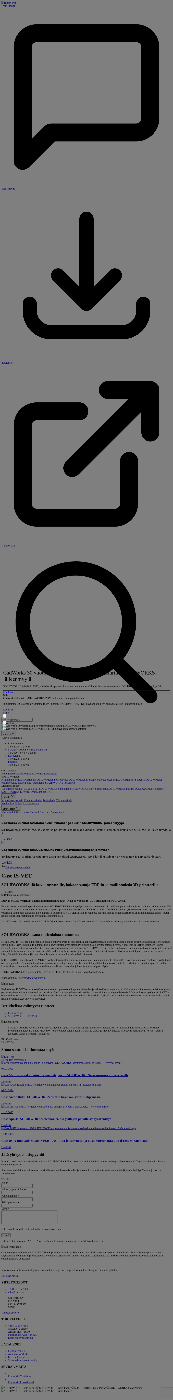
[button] (86, 692)
